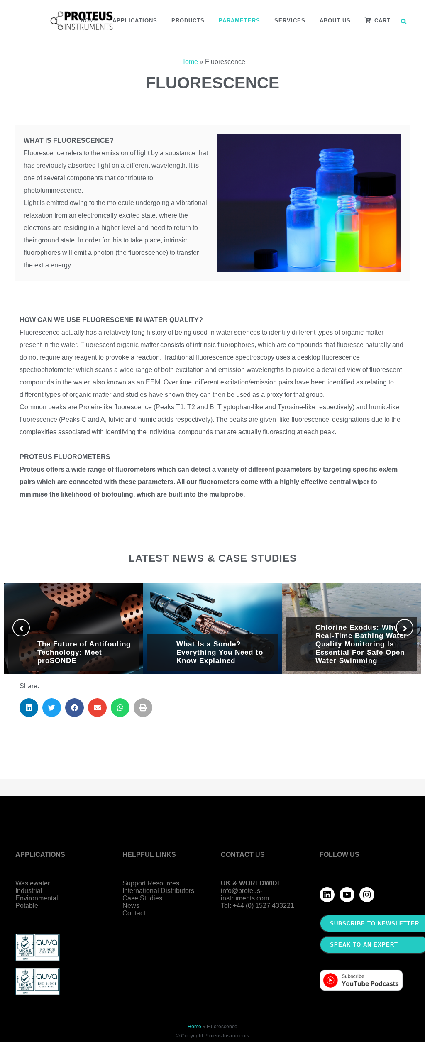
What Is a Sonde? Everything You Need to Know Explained (219, 652)
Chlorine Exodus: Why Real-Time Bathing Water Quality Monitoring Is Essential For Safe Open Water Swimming (361, 644)
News (130, 905)
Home (189, 61)
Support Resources (150, 883)
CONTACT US (243, 854)
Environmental (36, 898)
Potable (26, 905)
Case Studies (142, 898)
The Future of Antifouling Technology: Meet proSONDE (84, 652)
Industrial (28, 890)
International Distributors (158, 890)
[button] (29, 707)
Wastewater (32, 883)
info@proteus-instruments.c (241, 894)
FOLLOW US (339, 854)
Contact (133, 913)
